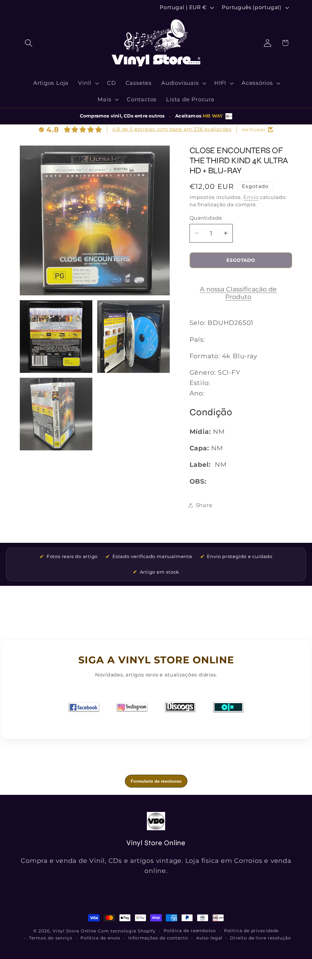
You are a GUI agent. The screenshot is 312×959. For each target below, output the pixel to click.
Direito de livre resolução (260, 938)
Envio (251, 197)
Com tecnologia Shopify (127, 931)
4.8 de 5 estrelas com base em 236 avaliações (172, 129)
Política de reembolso (190, 930)
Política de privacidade (251, 930)
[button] (28, 43)
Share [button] (204, 505)
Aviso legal (209, 938)
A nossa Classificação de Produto (238, 293)
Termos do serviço (51, 938)
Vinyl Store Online (74, 931)
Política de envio (100, 938)
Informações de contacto (158, 938)
